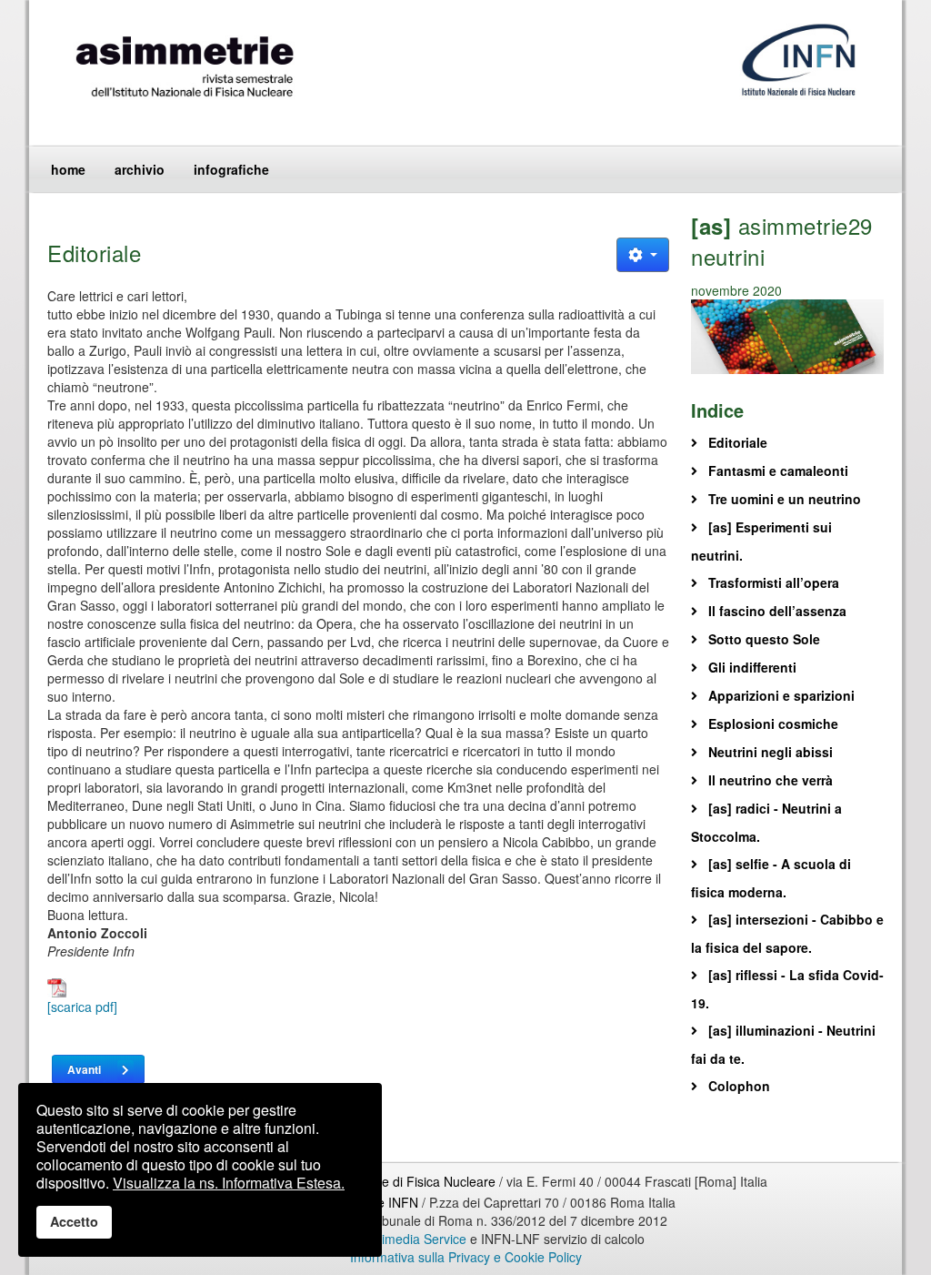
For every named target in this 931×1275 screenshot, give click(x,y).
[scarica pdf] (82, 1006)
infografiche (231, 169)
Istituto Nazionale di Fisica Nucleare (394, 1181)
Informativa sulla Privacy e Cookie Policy (466, 1257)
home (68, 169)
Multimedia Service (411, 1238)
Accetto (74, 1221)
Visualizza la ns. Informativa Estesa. (229, 1182)
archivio (140, 169)
